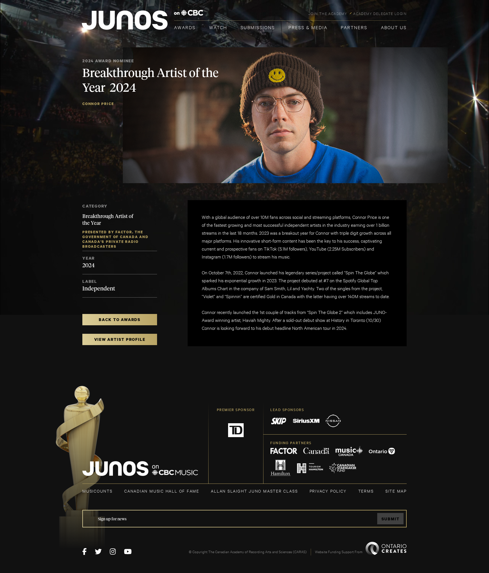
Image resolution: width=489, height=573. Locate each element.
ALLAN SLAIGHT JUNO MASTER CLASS (254, 490)
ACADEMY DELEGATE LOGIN (380, 13)
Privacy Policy (328, 490)
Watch (218, 27)
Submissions (258, 27)
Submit (390, 518)
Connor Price (98, 103)
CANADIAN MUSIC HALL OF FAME (161, 490)
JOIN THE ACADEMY (327, 13)
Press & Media (307, 27)
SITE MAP (396, 490)
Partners (354, 27)
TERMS (366, 490)
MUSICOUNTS (97, 490)
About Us (394, 27)
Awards (185, 27)
